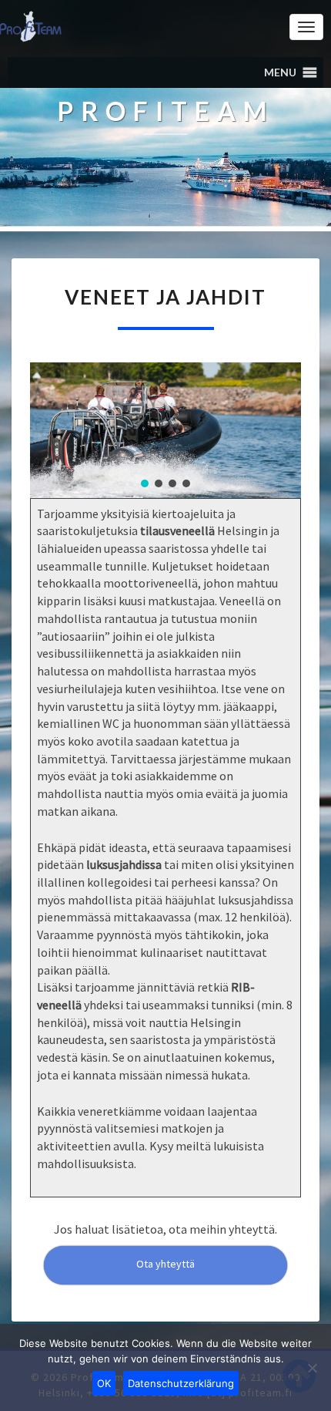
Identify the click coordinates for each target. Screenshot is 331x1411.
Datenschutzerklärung (181, 1383)
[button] (280, 72)
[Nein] (311, 1368)
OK (104, 1383)
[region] (165, 430)
